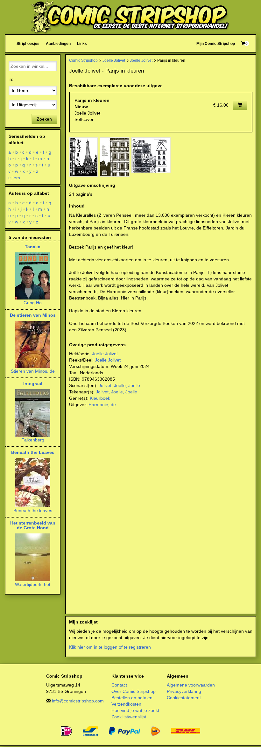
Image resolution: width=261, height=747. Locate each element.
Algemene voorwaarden (191, 684)
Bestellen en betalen (131, 697)
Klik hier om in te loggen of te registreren (110, 647)
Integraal (32, 383)
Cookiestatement (184, 697)
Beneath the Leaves (32, 452)
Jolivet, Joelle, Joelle (119, 385)
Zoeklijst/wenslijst (128, 716)
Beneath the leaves (32, 510)
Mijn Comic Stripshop (215, 43)
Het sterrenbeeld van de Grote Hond (32, 525)
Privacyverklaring (184, 691)
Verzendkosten (126, 704)
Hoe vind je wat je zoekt (135, 710)
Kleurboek (100, 398)
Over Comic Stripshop (133, 691)
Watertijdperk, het (32, 584)
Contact (119, 684)
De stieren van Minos (33, 315)
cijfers (14, 177)
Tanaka (32, 246)
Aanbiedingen (58, 43)
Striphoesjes (28, 43)
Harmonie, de (102, 404)
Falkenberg (32, 439)
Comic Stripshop (83, 60)
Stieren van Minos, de (33, 371)
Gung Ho (33, 302)
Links (82, 43)
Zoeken (44, 119)
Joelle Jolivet (113, 60)
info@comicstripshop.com (78, 700)
